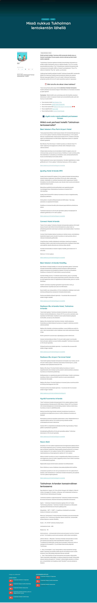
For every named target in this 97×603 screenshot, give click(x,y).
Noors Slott (55, 109)
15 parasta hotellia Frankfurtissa (21, 596)
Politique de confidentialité (14, 574)
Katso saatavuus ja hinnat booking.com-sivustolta (52, 301)
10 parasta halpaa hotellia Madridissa (22, 583)
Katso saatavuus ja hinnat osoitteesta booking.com (53, 393)
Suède (52, 19)
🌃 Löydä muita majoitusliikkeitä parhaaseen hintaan (60, 117)
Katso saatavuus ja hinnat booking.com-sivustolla (52, 165)
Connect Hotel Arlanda (58, 111)
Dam (18, 63)
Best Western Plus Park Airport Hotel (55, 129)
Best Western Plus (57, 102)
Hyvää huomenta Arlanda (51, 398)
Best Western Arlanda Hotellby (53, 263)
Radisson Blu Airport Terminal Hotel (63, 106)
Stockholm (45, 19)
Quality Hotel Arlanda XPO (58, 104)
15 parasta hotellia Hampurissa (21, 587)
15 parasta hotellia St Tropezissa (21, 579)
